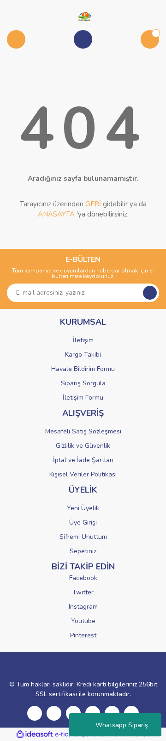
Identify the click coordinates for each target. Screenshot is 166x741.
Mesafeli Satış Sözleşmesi (83, 431)
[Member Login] (83, 39)
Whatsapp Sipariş (121, 725)
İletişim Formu (83, 397)
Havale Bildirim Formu (83, 368)
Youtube (83, 621)
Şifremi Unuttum (83, 536)
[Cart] (150, 39)
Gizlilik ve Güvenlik (83, 445)
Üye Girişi (83, 522)
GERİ (93, 204)
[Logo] (82, 15)
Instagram (83, 606)
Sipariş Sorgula (83, 383)
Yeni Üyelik (83, 508)
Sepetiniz (83, 551)
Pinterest (83, 635)
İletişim (83, 340)
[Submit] (150, 293)
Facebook (83, 578)
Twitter (83, 592)
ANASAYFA (56, 214)
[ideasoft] (34, 734)
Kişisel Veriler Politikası (83, 474)
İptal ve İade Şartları (83, 460)
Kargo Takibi (83, 354)
